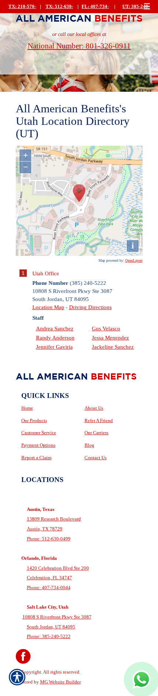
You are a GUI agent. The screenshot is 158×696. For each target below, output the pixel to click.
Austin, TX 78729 (44, 529)
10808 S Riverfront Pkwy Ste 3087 (56, 617)
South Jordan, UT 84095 (51, 627)
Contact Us (96, 457)
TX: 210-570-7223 (22, 12)
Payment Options (38, 445)
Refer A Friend (99, 420)
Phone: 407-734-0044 (49, 587)
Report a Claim (36, 457)
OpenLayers (134, 260)
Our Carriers (96, 432)
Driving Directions (90, 307)
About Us (94, 408)
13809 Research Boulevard (54, 519)
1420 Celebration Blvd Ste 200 (58, 568)
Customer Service (38, 432)
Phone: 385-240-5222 (49, 636)
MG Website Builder (60, 682)
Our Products (34, 420)
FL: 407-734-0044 (95, 12)
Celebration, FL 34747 (49, 577)
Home (27, 408)
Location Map (48, 307)
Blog (89, 445)
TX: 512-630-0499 (59, 12)
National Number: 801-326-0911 (79, 45)
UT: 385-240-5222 (136, 12)
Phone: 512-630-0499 (49, 538)
